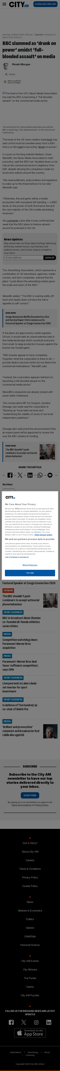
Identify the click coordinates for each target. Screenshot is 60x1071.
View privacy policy (43, 535)
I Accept (30, 573)
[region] (30, 535)
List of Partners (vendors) (17, 557)
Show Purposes (30, 565)
